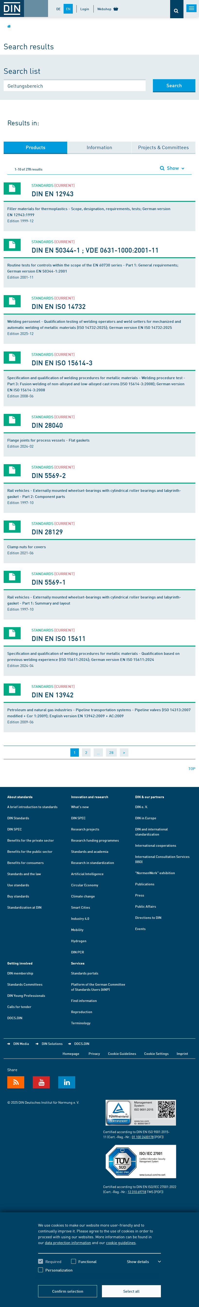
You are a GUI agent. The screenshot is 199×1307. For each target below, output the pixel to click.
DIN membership (20, 973)
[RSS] (15, 1082)
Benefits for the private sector (30, 840)
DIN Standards (18, 818)
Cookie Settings (156, 1053)
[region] (99, 1251)
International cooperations (155, 845)
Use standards (18, 885)
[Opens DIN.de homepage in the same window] (9, 26)
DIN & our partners (149, 797)
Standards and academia (89, 851)
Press (139, 895)
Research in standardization (92, 862)
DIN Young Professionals (26, 995)
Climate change (83, 896)
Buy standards (18, 896)
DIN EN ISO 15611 (59, 638)
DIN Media (21, 1043)
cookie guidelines (121, 1242)
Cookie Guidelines (122, 1053)
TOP (191, 768)
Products (35, 147)
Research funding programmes (95, 840)
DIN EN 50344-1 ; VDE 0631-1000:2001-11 (95, 250)
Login (84, 9)
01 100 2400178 (143, 1136)
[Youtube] (41, 1082)
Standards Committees (24, 984)
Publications (144, 884)
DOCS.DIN (14, 1018)
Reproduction (81, 1011)
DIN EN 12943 (53, 193)
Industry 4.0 (80, 918)
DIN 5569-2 (49, 475)
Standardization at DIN (24, 907)
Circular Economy (84, 885)
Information (99, 147)
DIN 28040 (47, 425)
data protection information (68, 1242)
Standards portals (84, 973)
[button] (144, 1261)
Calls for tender (19, 1006)
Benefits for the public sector (29, 851)
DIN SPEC (14, 829)
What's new (80, 806)
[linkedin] (66, 1082)
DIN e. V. (141, 806)
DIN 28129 (47, 531)
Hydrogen (78, 941)
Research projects (85, 829)
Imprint (182, 1053)
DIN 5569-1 (49, 582)
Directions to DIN (148, 917)
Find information (84, 1000)
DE (58, 9)
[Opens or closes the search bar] (176, 9)
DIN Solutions (52, 1043)
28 (111, 752)
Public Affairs (145, 906)
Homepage (71, 1053)
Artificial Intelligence (87, 873)
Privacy (94, 1053)
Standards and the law (24, 873)
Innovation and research (89, 797)
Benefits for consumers (25, 862)
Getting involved (20, 963)
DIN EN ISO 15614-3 (62, 362)
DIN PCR (77, 952)
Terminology (81, 1023)
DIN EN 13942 (53, 694)
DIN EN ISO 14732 (59, 306)
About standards (20, 797)
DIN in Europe (145, 818)
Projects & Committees (163, 147)
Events (140, 928)
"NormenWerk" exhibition (155, 873)
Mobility (77, 929)
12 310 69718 (137, 1191)
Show (173, 168)
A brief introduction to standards (32, 806)
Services (77, 963)
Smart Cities (80, 907)
